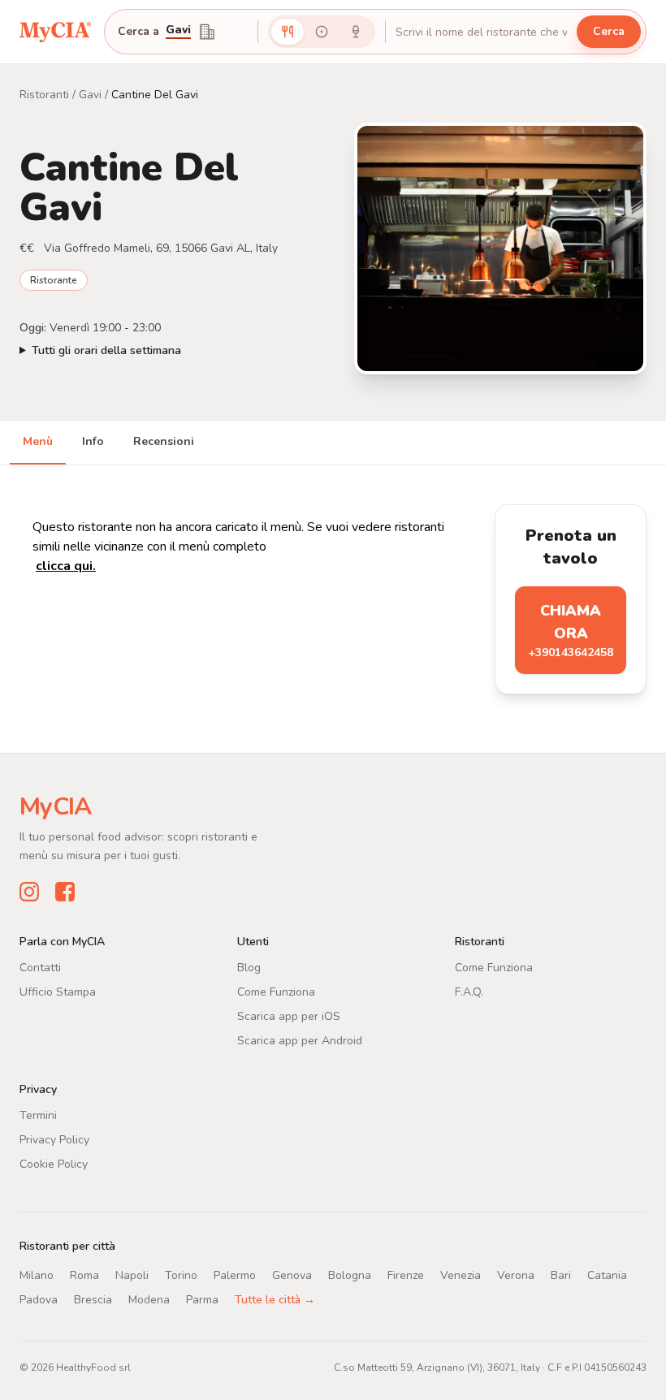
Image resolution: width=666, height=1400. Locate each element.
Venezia (460, 1275)
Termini (38, 1115)
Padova (38, 1299)
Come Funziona (276, 992)
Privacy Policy (54, 1139)
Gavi (178, 30)
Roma (84, 1275)
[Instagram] (29, 892)
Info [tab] (93, 441)
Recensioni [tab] (163, 441)
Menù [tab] (38, 441)
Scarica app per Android (299, 1040)
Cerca (609, 31)
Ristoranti (44, 94)
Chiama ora (570, 630)
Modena (149, 1299)
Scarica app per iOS (288, 1016)
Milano (36, 1275)
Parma (202, 1299)
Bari (561, 1275)
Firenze (405, 1275)
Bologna (349, 1275)
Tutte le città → (275, 1299)
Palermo (235, 1275)
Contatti (40, 967)
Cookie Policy (53, 1164)
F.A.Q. (469, 992)
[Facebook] (65, 892)
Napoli (132, 1275)
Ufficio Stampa (57, 992)
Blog (249, 967)
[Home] (55, 31)
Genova (292, 1275)
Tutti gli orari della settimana (106, 350)
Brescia (93, 1299)
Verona (515, 1275)
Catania (607, 1275)
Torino (181, 1275)
